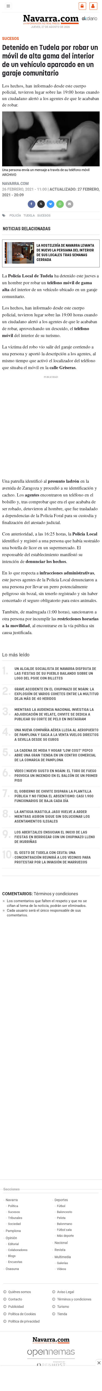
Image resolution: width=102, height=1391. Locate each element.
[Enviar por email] (69, 203)
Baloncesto (64, 1212)
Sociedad (14, 1224)
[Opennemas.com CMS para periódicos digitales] (51, 1357)
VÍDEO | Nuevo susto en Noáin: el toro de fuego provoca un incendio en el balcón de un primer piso (55, 775)
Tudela (29, 215)
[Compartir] (31, 203)
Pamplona (13, 1231)
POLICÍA (15, 215)
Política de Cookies (22, 1314)
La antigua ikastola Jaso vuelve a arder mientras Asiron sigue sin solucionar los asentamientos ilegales (52, 816)
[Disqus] (50, 986)
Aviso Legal (65, 1292)
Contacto (15, 1299)
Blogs (12, 1256)
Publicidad (16, 1307)
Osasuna (12, 1269)
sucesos (44, 215)
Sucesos (14, 1212)
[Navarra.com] (51, 19)
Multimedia (63, 1257)
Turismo (63, 1307)
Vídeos (61, 1269)
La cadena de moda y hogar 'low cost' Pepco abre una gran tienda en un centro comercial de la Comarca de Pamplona (55, 755)
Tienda (62, 1314)
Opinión (11, 1238)
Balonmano (64, 1224)
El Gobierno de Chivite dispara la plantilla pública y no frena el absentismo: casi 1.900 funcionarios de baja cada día (53, 796)
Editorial (13, 1244)
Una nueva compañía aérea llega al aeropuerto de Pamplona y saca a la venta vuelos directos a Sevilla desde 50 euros (56, 734)
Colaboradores (18, 1250)
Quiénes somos (19, 1292)
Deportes (61, 1200)
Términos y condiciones (56, 893)
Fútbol (61, 1206)
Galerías (62, 1263)
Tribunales (15, 1218)
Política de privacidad (24, 1321)
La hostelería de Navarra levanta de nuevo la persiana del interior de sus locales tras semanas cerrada (65, 253)
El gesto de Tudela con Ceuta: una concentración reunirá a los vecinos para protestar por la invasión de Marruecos (52, 857)
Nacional (61, 1243)
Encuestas (15, 1262)
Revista (60, 1250)
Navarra (12, 1200)
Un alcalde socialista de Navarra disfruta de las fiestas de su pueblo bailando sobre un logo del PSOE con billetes (55, 673)
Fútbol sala (64, 1230)
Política (13, 1206)
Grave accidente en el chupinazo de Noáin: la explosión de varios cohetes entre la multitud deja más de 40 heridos (56, 694)
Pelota (61, 1218)
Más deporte (65, 1235)
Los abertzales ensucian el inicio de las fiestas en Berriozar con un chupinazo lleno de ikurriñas (54, 837)
